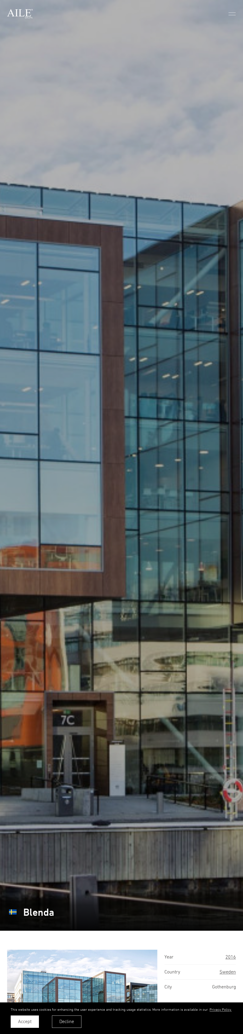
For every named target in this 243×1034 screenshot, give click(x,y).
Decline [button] (66, 1021)
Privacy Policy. (221, 1009)
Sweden (228, 972)
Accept (25, 1021)
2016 (230, 957)
